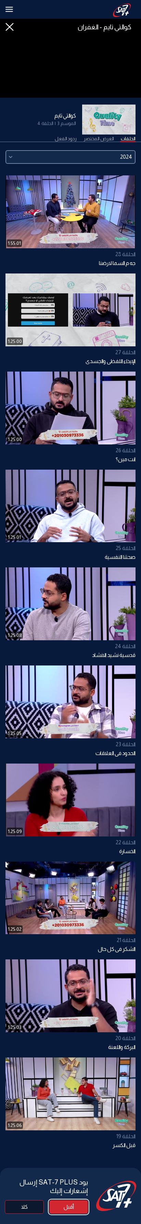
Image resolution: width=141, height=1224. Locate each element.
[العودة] (9, 27)
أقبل (69, 1207)
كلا (24, 1207)
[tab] (128, 139)
